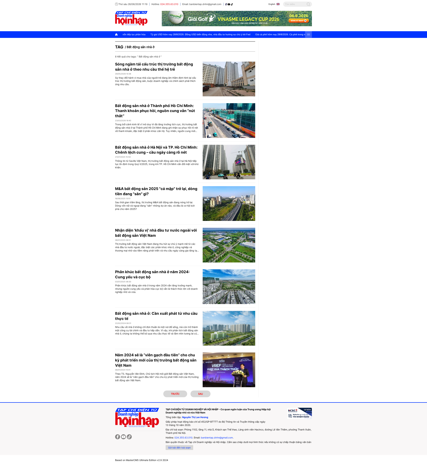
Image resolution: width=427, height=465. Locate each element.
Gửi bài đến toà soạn (179, 447)
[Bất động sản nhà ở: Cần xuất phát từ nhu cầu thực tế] (229, 328)
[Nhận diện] (229, 245)
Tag (119, 47)
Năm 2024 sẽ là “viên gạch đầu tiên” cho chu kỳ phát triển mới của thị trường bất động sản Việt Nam (155, 360)
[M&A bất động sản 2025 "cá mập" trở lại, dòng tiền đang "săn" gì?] (229, 203)
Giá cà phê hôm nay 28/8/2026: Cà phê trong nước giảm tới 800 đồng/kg (265, 34)
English (272, 4)
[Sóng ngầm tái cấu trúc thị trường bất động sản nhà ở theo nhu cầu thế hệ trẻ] (229, 79)
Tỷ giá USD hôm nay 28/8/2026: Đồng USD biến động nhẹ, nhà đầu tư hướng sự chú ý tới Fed (172, 34)
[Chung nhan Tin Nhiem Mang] (299, 413)
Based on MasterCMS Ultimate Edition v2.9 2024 (141, 460)
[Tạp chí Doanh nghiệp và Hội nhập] (226, 4)
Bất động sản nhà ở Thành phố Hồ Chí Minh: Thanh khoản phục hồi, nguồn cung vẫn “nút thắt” (155, 111)
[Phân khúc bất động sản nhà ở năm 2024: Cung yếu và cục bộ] (229, 286)
